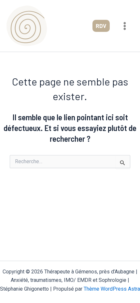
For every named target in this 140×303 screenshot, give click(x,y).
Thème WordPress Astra (112, 289)
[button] (101, 26)
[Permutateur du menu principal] (125, 26)
